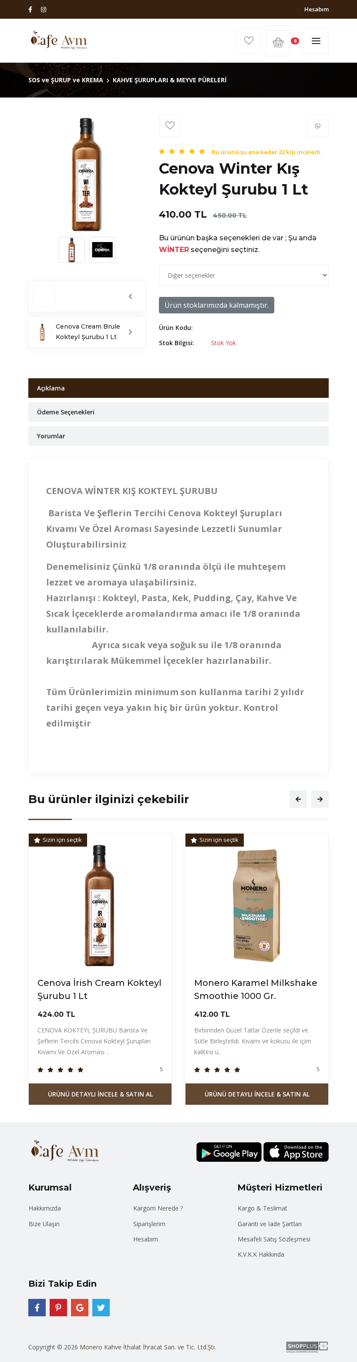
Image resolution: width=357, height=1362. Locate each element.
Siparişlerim (149, 1224)
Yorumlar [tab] (51, 436)
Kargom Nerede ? (158, 1208)
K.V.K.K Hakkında (261, 1254)
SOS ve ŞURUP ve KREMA (65, 80)
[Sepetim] (278, 27)
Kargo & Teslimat (262, 1208)
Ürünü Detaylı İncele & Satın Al (100, 1094)
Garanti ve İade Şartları (270, 1224)
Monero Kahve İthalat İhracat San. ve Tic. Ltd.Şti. (148, 1347)
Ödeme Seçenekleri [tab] (65, 412)
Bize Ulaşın (44, 1224)
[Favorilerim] (248, 41)
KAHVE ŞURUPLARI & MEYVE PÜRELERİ (170, 80)
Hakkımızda (45, 1208)
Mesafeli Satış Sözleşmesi (274, 1239)
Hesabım (316, 9)
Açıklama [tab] (51, 388)
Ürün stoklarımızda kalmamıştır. (217, 305)
